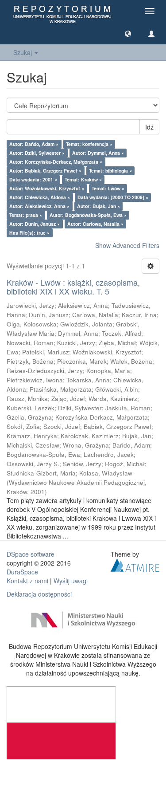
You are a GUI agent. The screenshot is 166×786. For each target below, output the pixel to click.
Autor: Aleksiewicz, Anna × (39, 206)
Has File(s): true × (29, 232)
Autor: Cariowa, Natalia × (95, 223)
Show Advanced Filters (127, 245)
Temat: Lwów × (108, 188)
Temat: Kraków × (83, 179)
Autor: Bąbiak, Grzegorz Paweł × (45, 170)
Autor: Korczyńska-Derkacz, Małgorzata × (55, 161)
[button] (128, 33)
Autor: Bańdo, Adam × (33, 144)
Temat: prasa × (25, 215)
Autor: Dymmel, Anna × (98, 152)
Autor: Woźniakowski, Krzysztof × (46, 188)
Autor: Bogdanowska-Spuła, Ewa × (88, 215)
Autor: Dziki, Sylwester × (37, 152)
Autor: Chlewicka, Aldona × (39, 197)
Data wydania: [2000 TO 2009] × (112, 197)
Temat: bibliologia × (110, 170)
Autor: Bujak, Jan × (98, 206)
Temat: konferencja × (89, 144)
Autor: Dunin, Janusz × (34, 223)
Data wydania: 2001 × (33, 179)
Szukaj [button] (23, 52)
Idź (149, 126)
